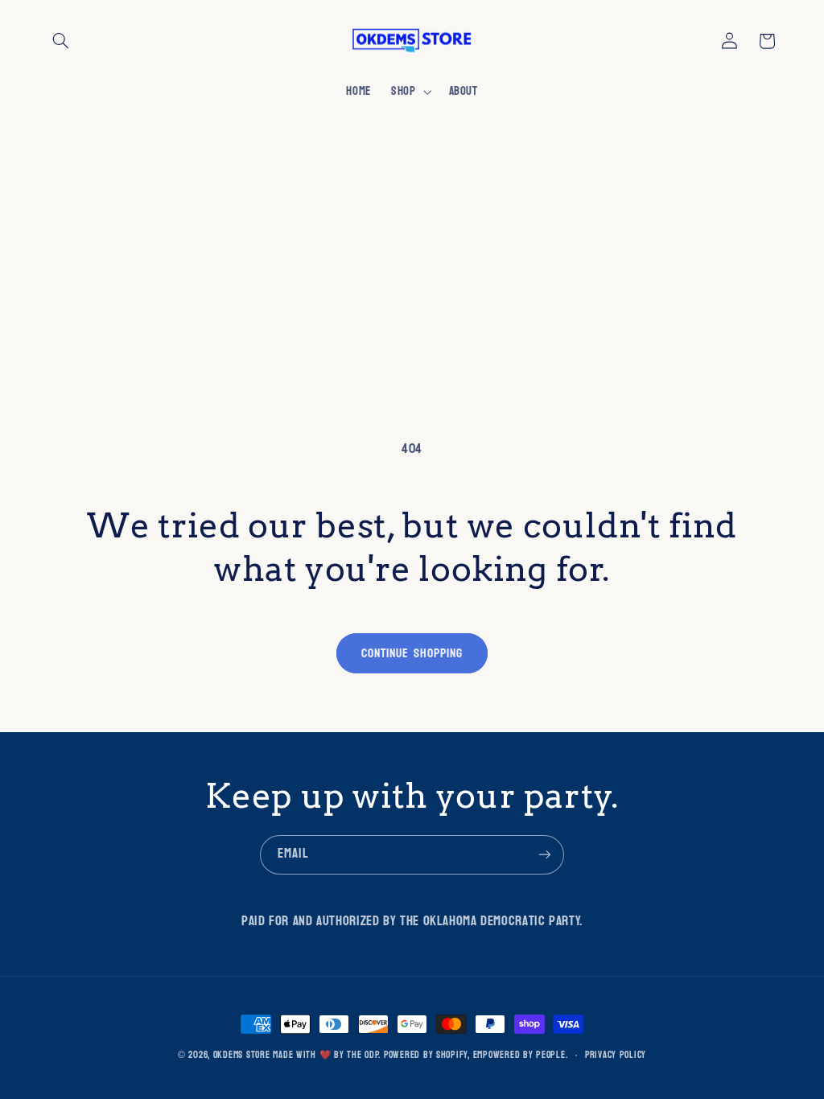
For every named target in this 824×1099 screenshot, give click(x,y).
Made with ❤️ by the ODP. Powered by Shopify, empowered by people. (420, 1055)
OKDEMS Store (241, 1055)
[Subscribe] (544, 855)
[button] (61, 41)
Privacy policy (615, 1055)
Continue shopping (412, 653)
